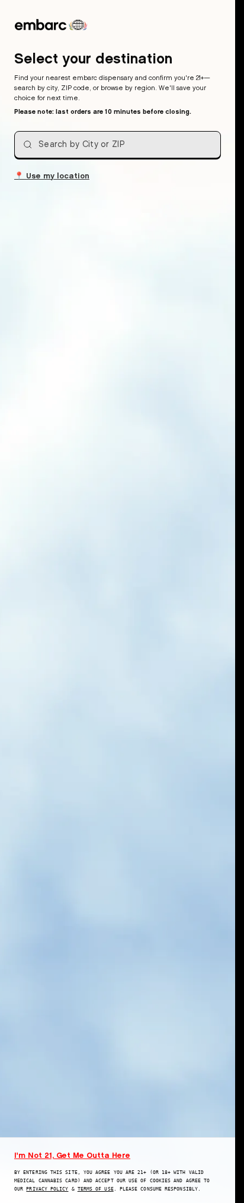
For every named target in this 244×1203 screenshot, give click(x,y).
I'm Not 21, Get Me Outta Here (72, 1155)
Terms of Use (96, 1189)
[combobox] (117, 144)
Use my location (51, 175)
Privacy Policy (47, 1189)
